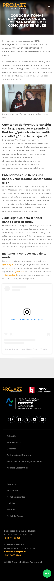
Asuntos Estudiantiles (17, 468)
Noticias (11, 503)
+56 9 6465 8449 (12, 555)
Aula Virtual (12, 490)
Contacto (11, 484)
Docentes (11, 449)
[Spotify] (42, 419)
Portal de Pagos (15, 516)
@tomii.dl (19, 271)
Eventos (11, 510)
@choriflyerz (8, 264)
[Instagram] (11, 419)
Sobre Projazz (14, 442)
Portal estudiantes (16, 497)
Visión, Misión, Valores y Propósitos (24, 461)
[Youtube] (34, 419)
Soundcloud (11, 275)
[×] (47, 573)
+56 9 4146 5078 (12, 538)
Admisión (11, 436)
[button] (49, 6)
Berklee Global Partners (19, 455)
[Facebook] (19, 419)
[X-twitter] (27, 419)
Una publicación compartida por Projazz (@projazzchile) (29, 349)
